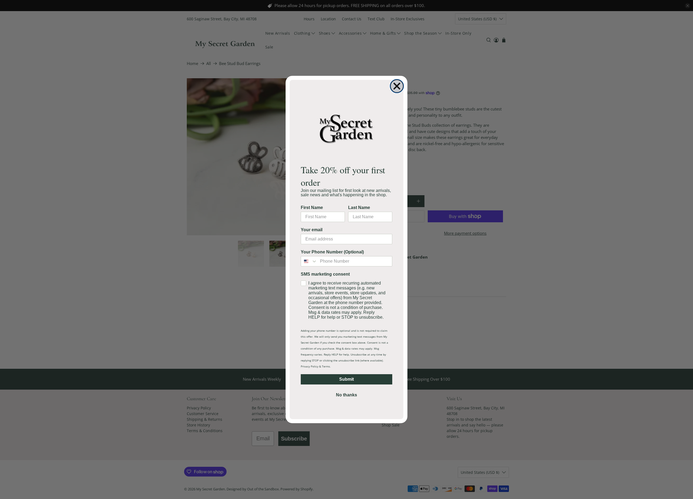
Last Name (359, 207)
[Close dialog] (397, 86)
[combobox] (309, 261)
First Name (312, 207)
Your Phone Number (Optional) (332, 252)
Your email (311, 229)
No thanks (346, 395)
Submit (346, 379)
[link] (346, 128)
